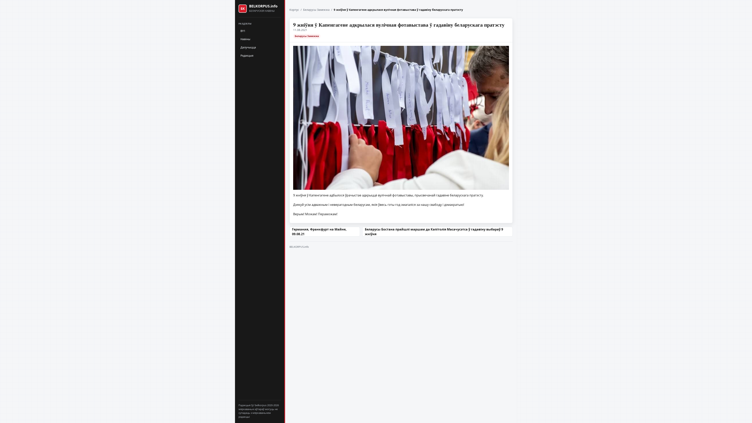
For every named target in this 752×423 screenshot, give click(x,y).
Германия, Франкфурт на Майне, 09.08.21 (319, 231)
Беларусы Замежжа (316, 10)
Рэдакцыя (246, 55)
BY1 (242, 31)
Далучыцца (248, 47)
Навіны (245, 39)
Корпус (294, 10)
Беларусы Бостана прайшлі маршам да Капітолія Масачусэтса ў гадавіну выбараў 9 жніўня (434, 231)
